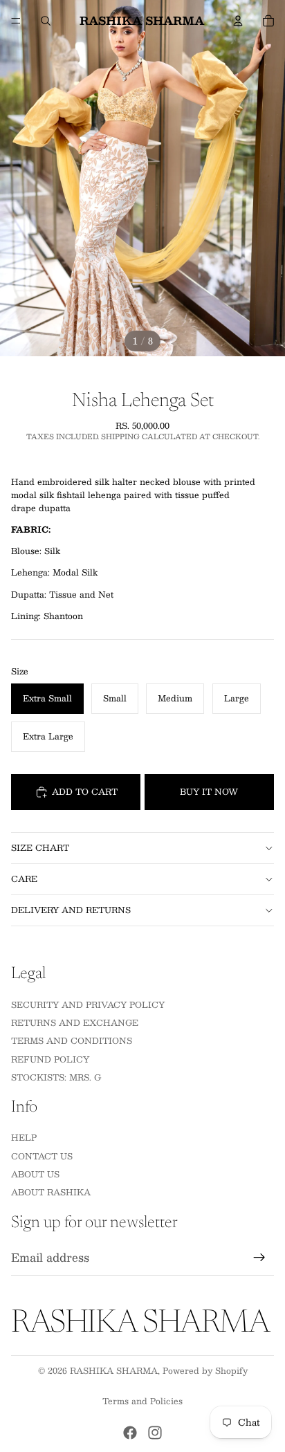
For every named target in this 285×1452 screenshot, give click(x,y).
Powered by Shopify (205, 1370)
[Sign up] (259, 1257)
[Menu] (16, 21)
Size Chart (40, 847)
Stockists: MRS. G (56, 1077)
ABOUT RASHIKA (51, 1192)
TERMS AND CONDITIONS (71, 1040)
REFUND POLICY (50, 1058)
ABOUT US (35, 1174)
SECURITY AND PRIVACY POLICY (88, 1004)
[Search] (45, 21)
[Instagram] (155, 1432)
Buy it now (209, 791)
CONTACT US (42, 1155)
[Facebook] (130, 1432)
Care (24, 878)
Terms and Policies (142, 1401)
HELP (24, 1137)
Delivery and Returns (71, 910)
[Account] (238, 21)
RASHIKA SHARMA (114, 1370)
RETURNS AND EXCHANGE (74, 1022)
